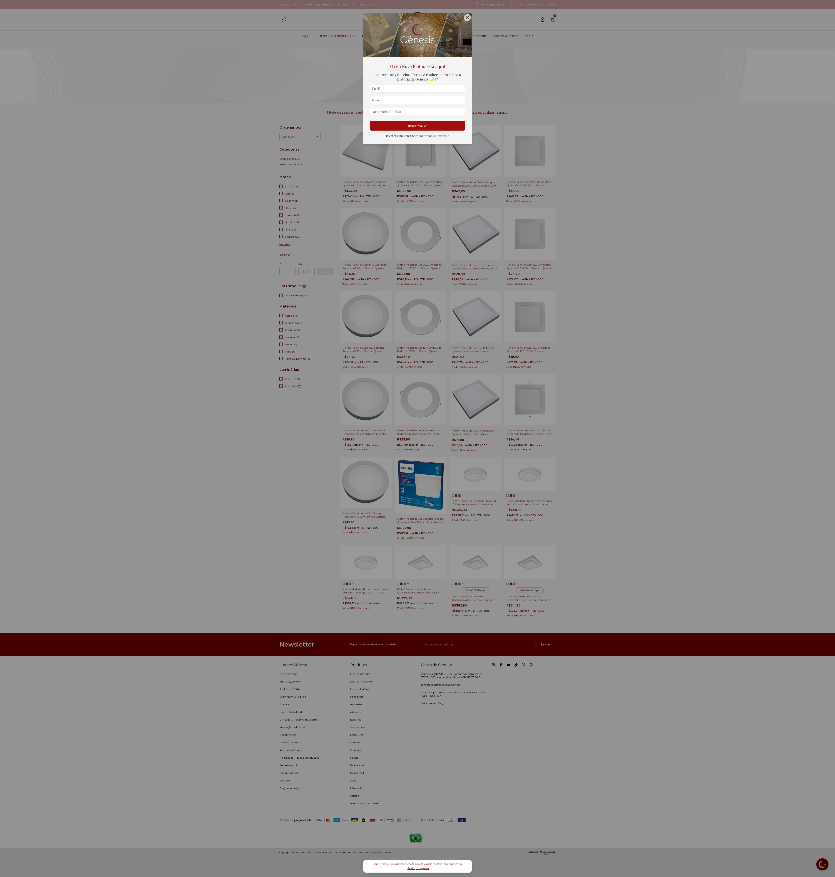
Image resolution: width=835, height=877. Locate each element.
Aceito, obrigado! (418, 868)
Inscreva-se (417, 125)
